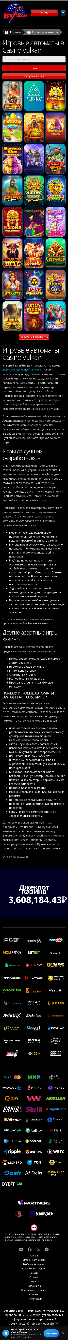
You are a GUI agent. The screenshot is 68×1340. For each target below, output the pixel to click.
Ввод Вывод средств (34, 1268)
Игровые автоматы (45, 32)
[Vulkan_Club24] (47, 1249)
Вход (44, 12)
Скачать (33, 1294)
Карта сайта (34, 1285)
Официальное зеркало (34, 1290)
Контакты (33, 1281)
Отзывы (33, 1277)
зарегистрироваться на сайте (21, 370)
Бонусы (34, 1272)
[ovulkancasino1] (21, 1249)
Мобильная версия (34, 1264)
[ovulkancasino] (29, 1249)
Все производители (34, 76)
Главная (15, 32)
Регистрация (35, 1298)
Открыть (51, 1333)
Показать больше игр (34, 336)
